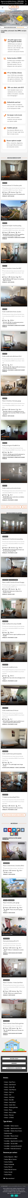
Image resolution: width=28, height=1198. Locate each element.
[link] (14, 170)
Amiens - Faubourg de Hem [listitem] (11, 1107)
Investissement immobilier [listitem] (10, 1138)
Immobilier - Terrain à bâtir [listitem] (11, 1143)
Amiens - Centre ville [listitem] (9, 1087)
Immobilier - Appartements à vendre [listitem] (13, 1141)
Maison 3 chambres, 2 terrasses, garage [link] (11, 401)
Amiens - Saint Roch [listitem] (9, 1097)
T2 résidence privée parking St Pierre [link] (10, 797)
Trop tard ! (15, 880)
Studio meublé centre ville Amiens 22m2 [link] (11, 356)
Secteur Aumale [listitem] (8, 1172)
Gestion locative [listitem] (8, 1133)
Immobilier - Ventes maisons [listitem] (11, 1126)
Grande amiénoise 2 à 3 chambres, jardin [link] (12, 185)
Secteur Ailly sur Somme (20, 558)
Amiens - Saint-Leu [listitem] (9, 1092)
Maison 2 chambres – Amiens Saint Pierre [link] (13, 982)
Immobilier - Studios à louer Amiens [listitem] (13, 1131)
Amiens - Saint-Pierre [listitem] (9, 1082)
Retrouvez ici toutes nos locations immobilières (14, 815)
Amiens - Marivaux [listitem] (9, 1115)
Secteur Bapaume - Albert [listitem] (10, 1157)
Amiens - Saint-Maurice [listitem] (10, 1089)
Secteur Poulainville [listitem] (9, 1164)
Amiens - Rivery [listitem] (8, 1110)
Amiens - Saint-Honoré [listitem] (10, 1084)
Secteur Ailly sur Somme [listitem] (10, 1159)
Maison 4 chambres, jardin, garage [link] (11, 902)
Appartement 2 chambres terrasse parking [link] (12, 539)
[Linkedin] (14, 830)
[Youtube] (10, 830)
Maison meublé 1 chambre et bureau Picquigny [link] (13, 582)
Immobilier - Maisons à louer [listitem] (11, 1136)
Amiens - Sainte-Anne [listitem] (9, 1105)
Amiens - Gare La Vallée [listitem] (10, 1112)
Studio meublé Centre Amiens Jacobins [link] (11, 311)
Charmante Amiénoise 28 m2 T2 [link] (11, 941)
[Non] (26, 1192)
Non (16, 1195)
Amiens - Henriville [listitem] (9, 1100)
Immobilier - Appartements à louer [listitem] (13, 1128)
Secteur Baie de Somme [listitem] (10, 1169)
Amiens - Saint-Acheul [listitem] (9, 1102)
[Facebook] (5, 830)
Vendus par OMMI (21, 843)
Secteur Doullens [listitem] (8, 1162)
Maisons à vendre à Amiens (11, 507)
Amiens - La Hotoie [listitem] (9, 1117)
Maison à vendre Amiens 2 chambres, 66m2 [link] (13, 865)
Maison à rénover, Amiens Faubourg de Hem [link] (13, 1023)
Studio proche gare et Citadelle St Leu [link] (11, 445)
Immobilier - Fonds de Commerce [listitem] (12, 1148)
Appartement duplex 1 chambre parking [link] (11, 225)
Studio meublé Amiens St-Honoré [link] (10, 710)
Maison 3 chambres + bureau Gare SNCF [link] (11, 268)
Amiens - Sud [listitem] (7, 1094)
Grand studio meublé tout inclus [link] (10, 667)
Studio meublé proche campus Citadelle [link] (11, 624)
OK (12, 1195)
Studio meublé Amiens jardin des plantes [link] (12, 754)
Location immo (22, 515)
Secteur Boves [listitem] (8, 1174)
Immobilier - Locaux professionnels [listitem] (13, 1146)
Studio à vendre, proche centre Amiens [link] (11, 488)
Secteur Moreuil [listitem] (8, 1167)
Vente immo (23, 202)
